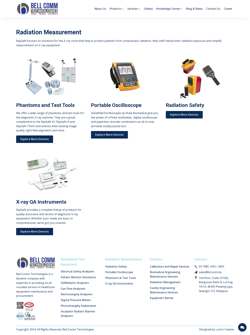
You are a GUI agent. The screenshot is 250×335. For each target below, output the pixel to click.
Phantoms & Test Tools (120, 278)
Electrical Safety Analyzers (77, 271)
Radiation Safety (116, 266)
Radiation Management (165, 282)
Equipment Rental (161, 298)
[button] (117, 9)
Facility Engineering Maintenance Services (164, 290)
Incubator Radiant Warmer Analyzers (78, 314)
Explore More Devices (34, 139)
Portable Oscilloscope (119, 272)
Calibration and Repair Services (169, 266)
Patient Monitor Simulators (78, 277)
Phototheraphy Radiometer (78, 306)
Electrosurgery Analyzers (76, 294)
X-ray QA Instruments (119, 283)
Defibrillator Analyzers (75, 283)
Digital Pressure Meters (76, 300)
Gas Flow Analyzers (73, 288)
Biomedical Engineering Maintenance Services (165, 274)
